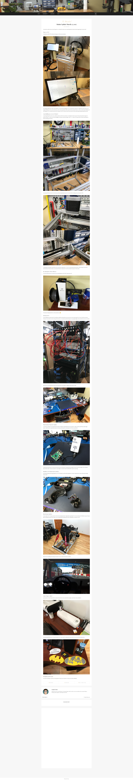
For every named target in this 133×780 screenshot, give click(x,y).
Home (39, 13)
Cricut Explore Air (51, 597)
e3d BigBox (57, 117)
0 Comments (51, 682)
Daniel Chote (67, 26)
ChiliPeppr (47, 109)
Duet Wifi (53, 267)
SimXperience (65, 517)
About (58, 13)
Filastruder (77, 268)
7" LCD (67, 267)
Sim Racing (52, 13)
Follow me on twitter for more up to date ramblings (68, 678)
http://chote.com (87, 697)
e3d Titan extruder (50, 268)
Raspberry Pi (45, 13)
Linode (88, 318)
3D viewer (64, 111)
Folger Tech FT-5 (69, 117)
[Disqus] (66, 724)
